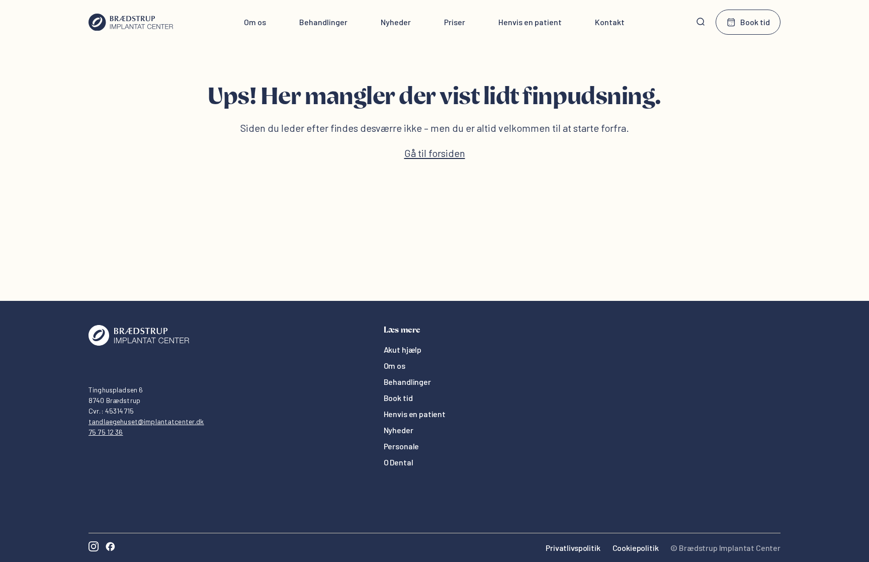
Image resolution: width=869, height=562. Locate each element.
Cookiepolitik (636, 547)
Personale (401, 446)
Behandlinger (323, 22)
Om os (255, 22)
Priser (454, 22)
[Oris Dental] (139, 343)
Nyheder (396, 22)
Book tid (755, 22)
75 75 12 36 (106, 432)
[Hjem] (131, 22)
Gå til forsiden (434, 153)
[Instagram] (94, 547)
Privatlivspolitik (573, 547)
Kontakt (610, 22)
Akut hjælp (402, 349)
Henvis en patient (530, 22)
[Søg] (701, 22)
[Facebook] (110, 547)
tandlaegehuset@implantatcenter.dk (146, 421)
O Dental (398, 462)
